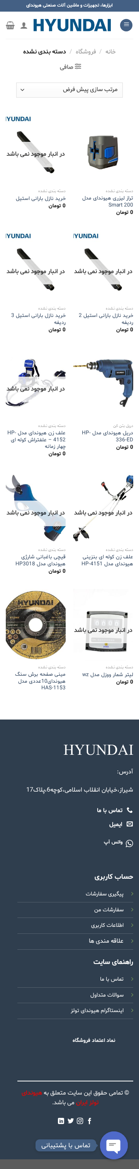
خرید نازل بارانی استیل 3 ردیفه (38, 319)
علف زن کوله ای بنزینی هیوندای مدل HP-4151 (107, 560)
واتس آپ (113, 842)
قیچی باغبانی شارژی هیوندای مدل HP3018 (40, 560)
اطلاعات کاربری (107, 925)
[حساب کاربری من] (24, 25)
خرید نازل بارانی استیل (41, 198)
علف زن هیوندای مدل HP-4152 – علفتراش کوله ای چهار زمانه (36, 440)
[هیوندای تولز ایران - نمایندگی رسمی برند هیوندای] (72, 25)
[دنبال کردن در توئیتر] (71, 1121)
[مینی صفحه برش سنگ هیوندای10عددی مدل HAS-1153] (36, 625)
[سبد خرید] (10, 25)
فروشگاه (86, 52)
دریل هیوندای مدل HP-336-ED (107, 436)
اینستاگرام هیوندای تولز (97, 1010)
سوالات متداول (107, 995)
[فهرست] (126, 25)
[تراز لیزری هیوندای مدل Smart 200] (103, 149)
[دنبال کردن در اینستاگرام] (80, 1121)
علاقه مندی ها (106, 941)
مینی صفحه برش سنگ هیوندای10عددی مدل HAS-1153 (40, 681)
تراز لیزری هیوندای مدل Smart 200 (107, 201)
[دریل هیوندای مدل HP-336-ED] (103, 384)
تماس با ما (112, 979)
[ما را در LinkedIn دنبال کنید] (61, 1121)
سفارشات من (109, 910)
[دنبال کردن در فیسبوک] (89, 1121)
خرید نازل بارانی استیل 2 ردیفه (106, 319)
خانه (110, 52)
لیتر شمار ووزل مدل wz (107, 674)
